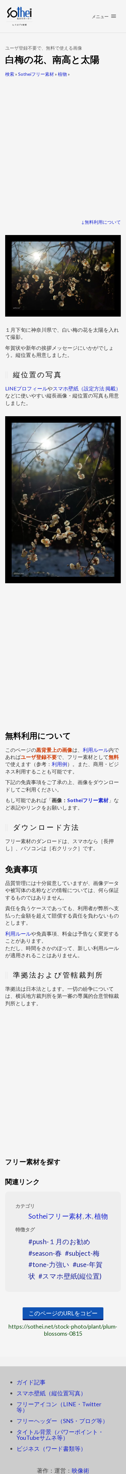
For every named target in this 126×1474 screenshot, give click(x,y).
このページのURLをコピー (63, 1313)
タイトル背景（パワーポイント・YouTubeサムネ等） (60, 1434)
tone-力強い (50, 1264)
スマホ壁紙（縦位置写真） (51, 1393)
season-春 (47, 1253)
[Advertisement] (63, 145)
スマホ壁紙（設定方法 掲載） (87, 388)
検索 (9, 74)
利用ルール (96, 750)
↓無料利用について (101, 222)
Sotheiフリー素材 (36, 74)
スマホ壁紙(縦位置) (71, 1276)
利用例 (59, 764)
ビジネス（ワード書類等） (51, 1448)
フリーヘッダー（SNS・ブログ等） (62, 1420)
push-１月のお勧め (61, 1241)
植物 (62, 74)
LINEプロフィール (26, 388)
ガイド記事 (31, 1382)
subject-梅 (84, 1253)
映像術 (80, 1470)
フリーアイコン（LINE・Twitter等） (58, 1406)
